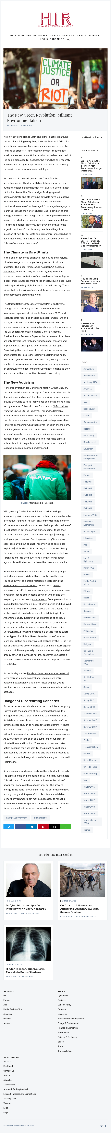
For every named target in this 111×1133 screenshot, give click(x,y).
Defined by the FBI (53, 641)
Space (86, 687)
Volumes (7, 1103)
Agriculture (89, 369)
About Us (7, 1061)
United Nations (90, 760)
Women (87, 830)
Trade (86, 740)
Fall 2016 (88, 502)
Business (62, 1000)
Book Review (89, 409)
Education (88, 449)
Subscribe (57, 39)
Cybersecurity (90, 422)
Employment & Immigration (91, 457)
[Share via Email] (54, 826)
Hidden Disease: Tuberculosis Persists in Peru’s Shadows (25, 970)
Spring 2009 (89, 694)
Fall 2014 (88, 495)
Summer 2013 (90, 714)
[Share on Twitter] (8, 826)
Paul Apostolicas (30, 913)
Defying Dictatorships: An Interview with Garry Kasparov (26, 907)
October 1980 (90, 618)
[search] (68, 39)
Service (87, 670)
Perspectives (90, 624)
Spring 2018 (89, 707)
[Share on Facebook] (20, 826)
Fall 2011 (87, 482)
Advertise (8, 1080)
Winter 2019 (89, 813)
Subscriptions (9, 1098)
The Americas (90, 733)
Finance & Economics (89, 523)
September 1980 (89, 662)
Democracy (89, 435)
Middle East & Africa (47, 36)
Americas (68, 36)
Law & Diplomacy (88, 560)
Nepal (86, 598)
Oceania (81, 36)
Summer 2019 (90, 727)
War (85, 780)
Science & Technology (89, 652)
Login (5, 1112)
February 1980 (90, 515)
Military (87, 591)
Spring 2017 (89, 700)
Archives (93, 36)
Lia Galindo (27, 977)
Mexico (87, 574)
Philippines (88, 631)
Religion (87, 644)
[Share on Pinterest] (43, 826)
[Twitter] (101, 1126)
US (12, 36)
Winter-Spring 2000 (90, 822)
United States (90, 767)
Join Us (6, 1075)
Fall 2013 (88, 488)
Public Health (90, 637)
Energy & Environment (16, 818)
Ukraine (87, 753)
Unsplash (49, 503)
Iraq (85, 545)
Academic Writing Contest (15, 1089)
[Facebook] (106, 1126)
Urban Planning (90, 773)
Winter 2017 (89, 800)
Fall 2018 (88, 508)
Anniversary (89, 375)
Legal (5, 1108)
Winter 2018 (89, 807)
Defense (87, 429)
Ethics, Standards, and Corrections (19, 1094)
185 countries (60, 406)
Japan (86, 551)
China (86, 415)
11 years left (19, 341)
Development (90, 442)
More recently (39, 599)
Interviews (88, 538)
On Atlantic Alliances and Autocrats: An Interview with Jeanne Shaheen (79, 909)
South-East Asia (89, 679)
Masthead (8, 1066)
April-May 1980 (91, 382)
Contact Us (8, 1071)
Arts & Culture (90, 395)
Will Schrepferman (86, 917)
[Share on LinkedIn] (31, 826)
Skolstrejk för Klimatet (57, 187)
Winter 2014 (89, 793)
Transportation (91, 747)
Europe (20, 36)
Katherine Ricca (92, 137)
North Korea (89, 604)
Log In (44, 39)
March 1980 (89, 568)
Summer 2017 (90, 720)
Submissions (9, 1085)
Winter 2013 (89, 787)
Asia (29, 36)
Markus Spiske (36, 503)
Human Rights (40, 818)
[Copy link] (65, 826)
